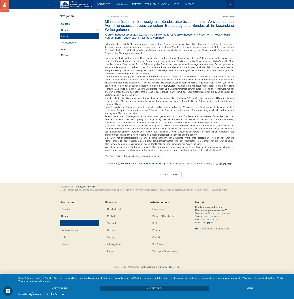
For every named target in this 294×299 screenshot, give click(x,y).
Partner (110, 251)
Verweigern (59, 288)
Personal (156, 230)
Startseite (103, 4)
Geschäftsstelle (114, 208)
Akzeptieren (154, 288)
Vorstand (111, 223)
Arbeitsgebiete (114, 244)
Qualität (156, 237)
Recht (155, 223)
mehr (250, 288)
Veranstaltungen (156, 4)
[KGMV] (76, 4)
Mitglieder (112, 216)
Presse (136, 4)
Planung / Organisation (163, 216)
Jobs (176, 4)
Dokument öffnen (224, 163)
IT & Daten (157, 244)
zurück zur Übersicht (170, 174)
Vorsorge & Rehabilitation (164, 251)
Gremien (111, 230)
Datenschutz (174, 266)
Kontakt (189, 4)
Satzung (111, 237)
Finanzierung (158, 208)
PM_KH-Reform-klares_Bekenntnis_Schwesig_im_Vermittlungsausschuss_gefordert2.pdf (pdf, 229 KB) (170, 163)
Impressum (162, 266)
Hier (197, 228)
